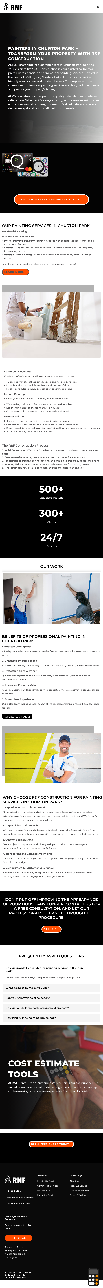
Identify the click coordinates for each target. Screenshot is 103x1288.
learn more (14, 272)
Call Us (50, 929)
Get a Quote (18, 1238)
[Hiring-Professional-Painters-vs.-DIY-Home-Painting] (51, 623)
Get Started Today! (17, 716)
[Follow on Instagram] (6, 1211)
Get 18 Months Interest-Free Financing (51, 199)
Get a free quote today (50, 1144)
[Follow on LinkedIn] (14, 1211)
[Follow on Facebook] (22, 1211)
